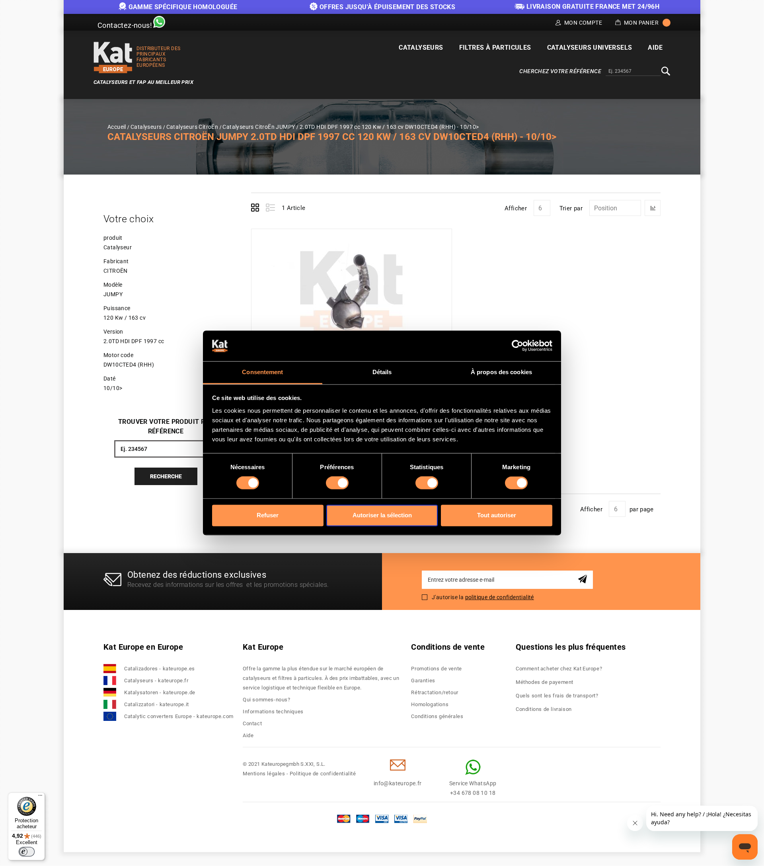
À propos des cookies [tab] (501, 372)
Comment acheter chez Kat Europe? (559, 669)
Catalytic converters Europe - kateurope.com (179, 716)
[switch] (337, 483)
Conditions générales (437, 716)
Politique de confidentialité (323, 774)
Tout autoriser (496, 515)
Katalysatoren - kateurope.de (159, 692)
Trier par (571, 208)
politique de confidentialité (499, 597)
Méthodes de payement (544, 682)
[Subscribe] (584, 579)
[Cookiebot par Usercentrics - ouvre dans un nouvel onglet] (517, 346)
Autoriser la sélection (382, 515)
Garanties (423, 680)
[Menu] (40, 797)
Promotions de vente (436, 669)
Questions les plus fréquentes (571, 647)
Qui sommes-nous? (266, 700)
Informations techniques (273, 712)
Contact (252, 723)
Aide (248, 735)
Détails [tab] (382, 372)
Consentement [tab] (262, 372)
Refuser (268, 515)
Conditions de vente (448, 647)
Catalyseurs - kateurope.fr (156, 680)
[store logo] (113, 57)
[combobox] (633, 71)
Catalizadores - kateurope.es (159, 669)
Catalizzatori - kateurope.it (156, 704)
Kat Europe (263, 647)
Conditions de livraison (544, 709)
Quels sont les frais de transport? (557, 696)
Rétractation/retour (434, 692)
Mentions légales (264, 774)
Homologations (429, 704)
